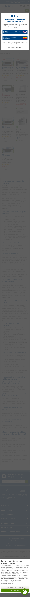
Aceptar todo (15, 590)
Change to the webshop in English (11, 32)
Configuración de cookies (15, 587)
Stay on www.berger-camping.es (10, 37)
